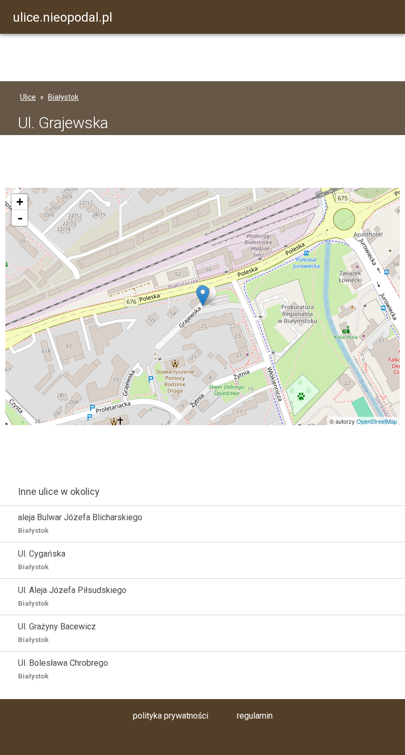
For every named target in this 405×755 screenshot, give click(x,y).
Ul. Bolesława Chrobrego (63, 669)
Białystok (63, 97)
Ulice (28, 97)
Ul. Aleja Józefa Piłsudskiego (72, 596)
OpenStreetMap (376, 421)
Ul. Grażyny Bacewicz (57, 633)
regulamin (255, 716)
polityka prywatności (170, 716)
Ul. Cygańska (41, 560)
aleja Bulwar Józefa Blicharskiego (80, 523)
